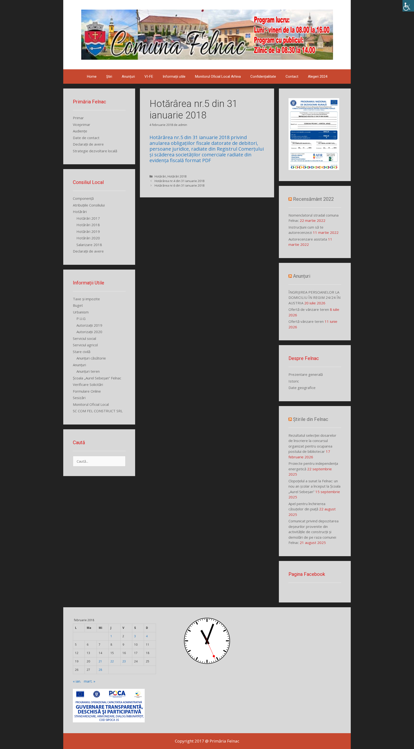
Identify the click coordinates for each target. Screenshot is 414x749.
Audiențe (80, 131)
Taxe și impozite (86, 298)
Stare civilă (81, 351)
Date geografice (302, 387)
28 (100, 670)
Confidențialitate (263, 76)
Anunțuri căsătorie (91, 358)
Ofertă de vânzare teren (308, 309)
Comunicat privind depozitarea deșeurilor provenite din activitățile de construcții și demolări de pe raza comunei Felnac (313, 532)
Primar (78, 117)
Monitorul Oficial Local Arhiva (218, 76)
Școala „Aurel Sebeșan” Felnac (97, 378)
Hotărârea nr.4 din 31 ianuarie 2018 (179, 181)
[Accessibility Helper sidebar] (408, 6)
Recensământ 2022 (313, 199)
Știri (109, 76)
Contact (292, 76)
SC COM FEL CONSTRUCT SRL (98, 410)
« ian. (77, 681)
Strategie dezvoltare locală (95, 150)
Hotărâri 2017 (88, 218)
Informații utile (174, 76)
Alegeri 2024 (317, 76)
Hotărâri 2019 (88, 231)
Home (92, 76)
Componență (83, 198)
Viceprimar (81, 124)
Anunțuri (128, 76)
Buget (78, 305)
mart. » (89, 681)
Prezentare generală (305, 374)
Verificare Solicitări (88, 384)
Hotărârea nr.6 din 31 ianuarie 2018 (179, 185)
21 (100, 661)
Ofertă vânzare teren (306, 321)
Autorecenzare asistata (307, 239)
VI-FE (148, 76)
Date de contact (86, 137)
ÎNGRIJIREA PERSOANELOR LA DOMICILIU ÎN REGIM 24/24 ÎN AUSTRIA (314, 297)
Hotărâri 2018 (176, 176)
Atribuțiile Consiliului (89, 205)
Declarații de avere (88, 144)
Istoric (293, 381)
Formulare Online (87, 391)
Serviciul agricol (85, 344)
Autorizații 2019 (89, 325)
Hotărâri (160, 176)
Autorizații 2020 (89, 331)
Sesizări (79, 397)
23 (124, 661)
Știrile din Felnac (310, 419)
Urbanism (81, 312)
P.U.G (81, 318)
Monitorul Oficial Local (91, 404)
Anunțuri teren (88, 371)
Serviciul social (84, 338)
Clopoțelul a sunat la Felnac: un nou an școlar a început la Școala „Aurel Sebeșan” (314, 486)
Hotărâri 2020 (88, 238)
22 (112, 661)
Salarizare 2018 (89, 244)
